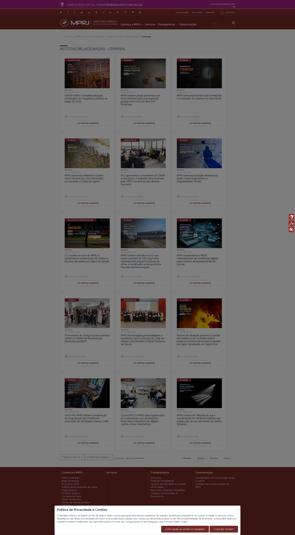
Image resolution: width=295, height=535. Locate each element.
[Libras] (291, 217)
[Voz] (291, 223)
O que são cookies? (224, 529)
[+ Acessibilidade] (291, 229)
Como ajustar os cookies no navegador (185, 529)
